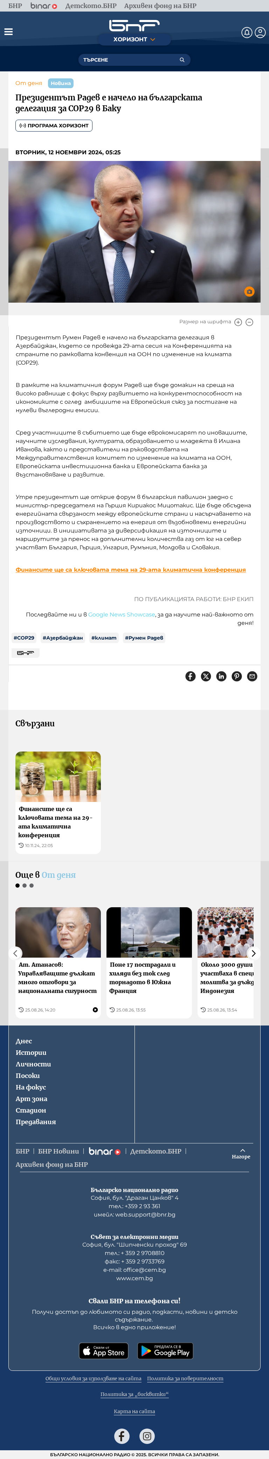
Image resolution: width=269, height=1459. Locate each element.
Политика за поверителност (185, 1378)
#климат (104, 638)
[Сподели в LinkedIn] (221, 676)
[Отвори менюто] (8, 31)
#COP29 (24, 638)
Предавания (36, 1122)
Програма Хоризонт (58, 125)
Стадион (31, 1110)
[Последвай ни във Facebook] (121, 1436)
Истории (31, 1053)
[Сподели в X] (206, 676)
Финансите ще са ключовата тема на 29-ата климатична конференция (131, 569)
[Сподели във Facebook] (190, 676)
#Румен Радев (144, 638)
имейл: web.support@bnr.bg (134, 1214)
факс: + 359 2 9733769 (135, 1261)
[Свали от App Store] (103, 1350)
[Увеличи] (238, 322)
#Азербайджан (63, 638)
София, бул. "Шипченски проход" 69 (134, 1244)
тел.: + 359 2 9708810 (135, 1253)
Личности (33, 1064)
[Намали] (249, 322)
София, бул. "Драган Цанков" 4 (135, 1197)
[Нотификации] (247, 32)
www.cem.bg (134, 1278)
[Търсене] (182, 59)
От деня (28, 83)
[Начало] (134, 25)
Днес (24, 1041)
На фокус (31, 1087)
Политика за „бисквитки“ (135, 1394)
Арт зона (31, 1099)
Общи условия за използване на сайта (94, 1378)
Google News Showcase (121, 614)
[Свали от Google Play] (165, 1350)
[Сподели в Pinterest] (236, 676)
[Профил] (260, 32)
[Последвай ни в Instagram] (147, 1436)
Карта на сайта (134, 1411)
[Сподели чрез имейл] (252, 676)
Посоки (28, 1076)
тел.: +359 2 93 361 (134, 1206)
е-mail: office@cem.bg (134, 1270)
